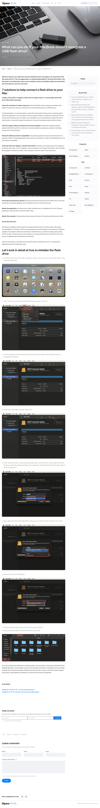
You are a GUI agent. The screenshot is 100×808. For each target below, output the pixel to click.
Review (38, 3)
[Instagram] (26, 796)
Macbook (13, 57)
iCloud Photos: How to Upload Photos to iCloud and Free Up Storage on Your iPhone (83, 133)
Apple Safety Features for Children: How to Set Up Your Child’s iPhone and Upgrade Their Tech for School (82, 117)
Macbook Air (20, 57)
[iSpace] (9, 3)
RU (55, 3)
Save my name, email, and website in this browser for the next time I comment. (20, 776)
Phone (47, 751)
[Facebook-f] (22, 796)
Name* (4, 751)
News (33, 3)
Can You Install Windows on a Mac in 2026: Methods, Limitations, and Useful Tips (82, 99)
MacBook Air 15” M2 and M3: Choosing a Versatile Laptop (20, 692)
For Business (45, 3)
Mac (9, 57)
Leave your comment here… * (9, 759)
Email (25, 751)
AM (59, 3)
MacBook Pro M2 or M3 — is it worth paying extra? (18, 690)
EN (52, 3)
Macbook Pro (28, 57)
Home (3, 69)
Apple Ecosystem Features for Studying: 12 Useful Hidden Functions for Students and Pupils (83, 125)
